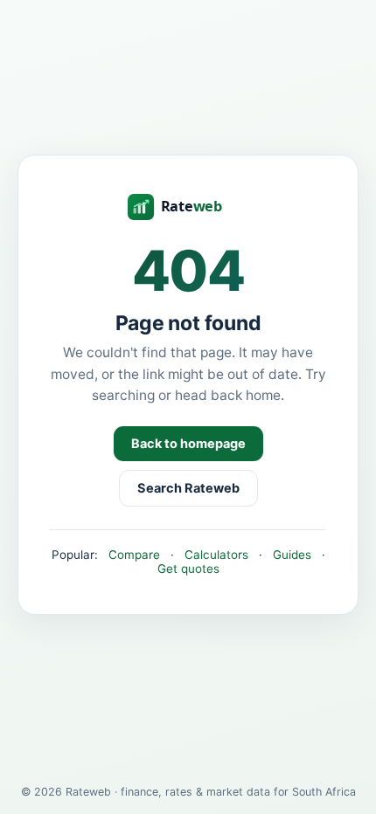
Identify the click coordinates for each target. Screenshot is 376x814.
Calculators (216, 555)
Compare (134, 555)
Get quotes (188, 569)
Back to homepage (188, 444)
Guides (292, 555)
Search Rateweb (188, 488)
